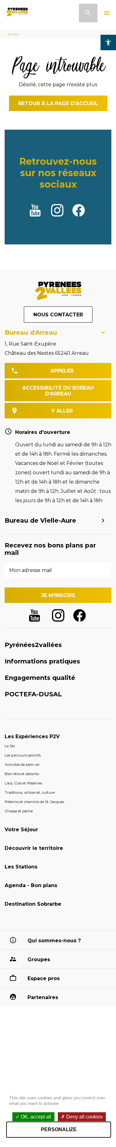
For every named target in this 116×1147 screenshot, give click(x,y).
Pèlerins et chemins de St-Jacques (34, 801)
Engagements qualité (40, 677)
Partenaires (43, 997)
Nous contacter (58, 315)
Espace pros (44, 978)
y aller (62, 411)
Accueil (13, 34)
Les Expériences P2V (32, 736)
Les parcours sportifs (23, 755)
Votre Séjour (21, 829)
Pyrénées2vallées (33, 645)
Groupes (39, 959)
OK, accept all (35, 1116)
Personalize (59, 1129)
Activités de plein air (22, 764)
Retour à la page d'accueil (58, 103)
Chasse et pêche (19, 811)
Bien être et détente (22, 773)
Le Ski (10, 745)
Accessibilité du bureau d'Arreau (58, 391)
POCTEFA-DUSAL (33, 694)
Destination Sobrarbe (33, 904)
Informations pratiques (42, 661)
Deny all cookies (84, 1116)
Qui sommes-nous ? (54, 941)
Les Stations (21, 867)
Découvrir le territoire (34, 848)
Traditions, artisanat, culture (30, 792)
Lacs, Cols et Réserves (23, 783)
